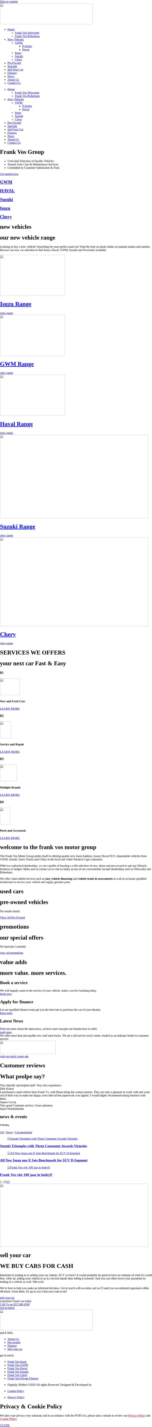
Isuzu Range (15, 303)
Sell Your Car (15, 69)
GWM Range (17, 364)
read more (6, 1032)
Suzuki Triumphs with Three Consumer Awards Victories (43, 1146)
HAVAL (7, 190)
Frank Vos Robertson (27, 36)
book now (6, 993)
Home (11, 29)
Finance (12, 73)
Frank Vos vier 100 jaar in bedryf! (26, 1175)
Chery (18, 59)
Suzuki (19, 56)
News (10, 76)
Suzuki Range (17, 526)
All (2, 1132)
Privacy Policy (136, 1415)
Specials (12, 66)
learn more (6, 1013)
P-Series (27, 46)
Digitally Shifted (102, 1384)
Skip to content (9, 1)
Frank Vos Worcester (27, 32)
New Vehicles (15, 39)
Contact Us (14, 83)
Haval (25, 49)
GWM (18, 42)
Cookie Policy (8, 1418)
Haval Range (16, 424)
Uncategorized (23, 1132)
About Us (13, 79)
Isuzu (18, 52)
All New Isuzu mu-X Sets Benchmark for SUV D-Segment (43, 1160)
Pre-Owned (14, 62)
